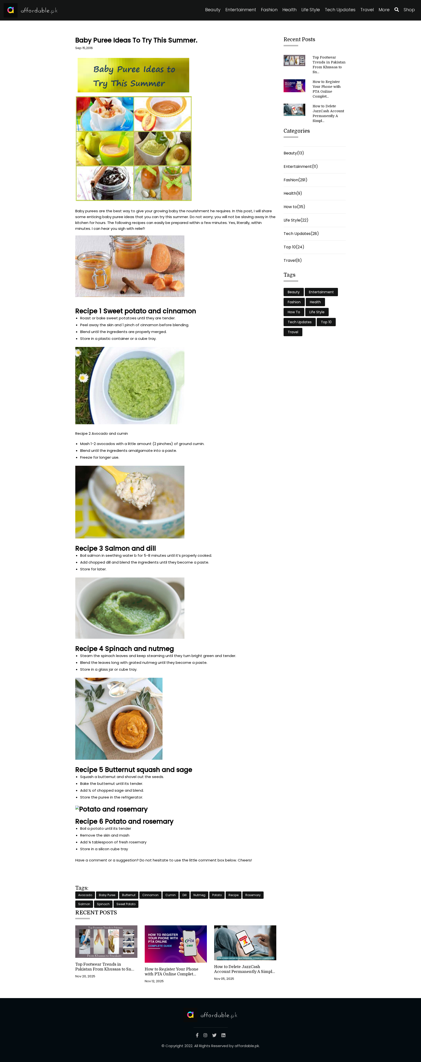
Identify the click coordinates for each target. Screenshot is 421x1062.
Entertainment (240, 10)
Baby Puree (107, 895)
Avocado (85, 895)
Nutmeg (199, 895)
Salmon (84, 904)
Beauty (212, 10)
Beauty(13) (294, 153)
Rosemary (253, 895)
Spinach (103, 904)
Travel (367, 10)
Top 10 (326, 322)
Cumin (170, 895)
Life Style (310, 10)
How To (294, 312)
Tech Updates (340, 10)
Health (289, 10)
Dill (184, 895)
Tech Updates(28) (301, 233)
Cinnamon (150, 895)
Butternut (128, 895)
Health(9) (293, 193)
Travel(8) (293, 260)
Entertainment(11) (301, 166)
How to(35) (294, 207)
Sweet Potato (125, 904)
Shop (409, 10)
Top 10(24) (294, 247)
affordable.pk (247, 1045)
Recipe (234, 895)
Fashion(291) (295, 180)
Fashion (269, 10)
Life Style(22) (296, 220)
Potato (217, 895)
